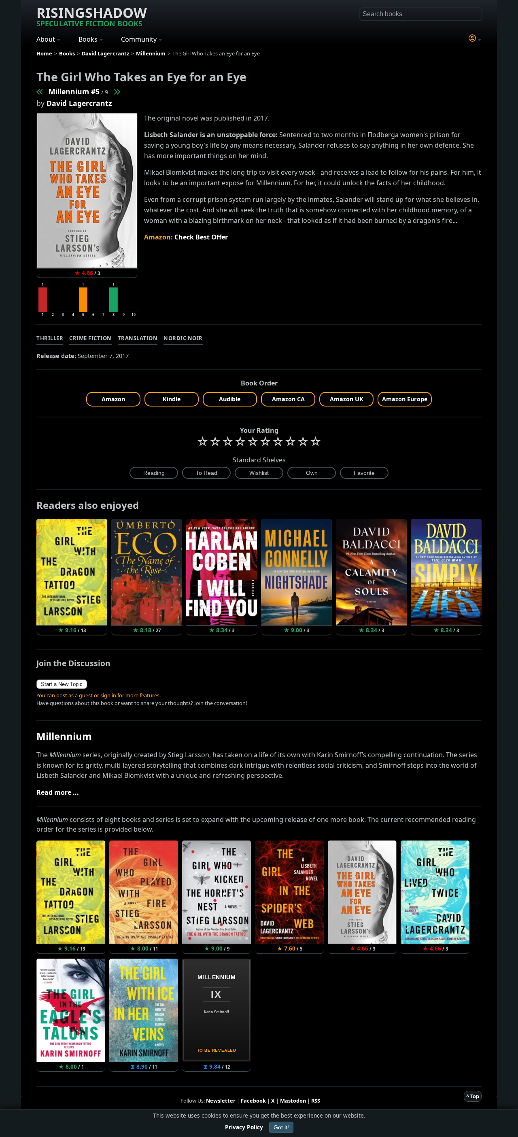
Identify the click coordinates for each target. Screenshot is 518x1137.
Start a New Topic (62, 684)
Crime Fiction (90, 338)
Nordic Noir (183, 338)
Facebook (253, 1100)
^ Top (472, 1096)
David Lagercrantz (79, 103)
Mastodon (293, 1100)
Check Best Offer (201, 237)
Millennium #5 (74, 91)
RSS (315, 1100)
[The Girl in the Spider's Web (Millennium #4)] (40, 91)
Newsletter (221, 1100)
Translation (138, 338)
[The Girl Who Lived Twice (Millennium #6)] (116, 91)
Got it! (281, 1127)
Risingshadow (91, 15)
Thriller (49, 338)
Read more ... (57, 792)
